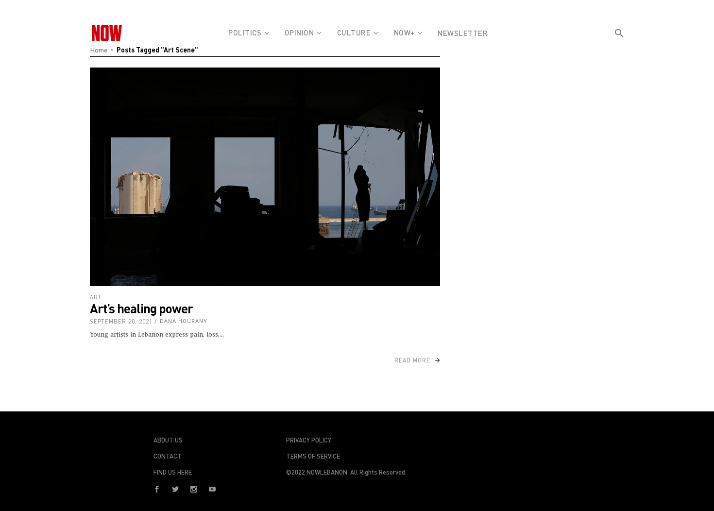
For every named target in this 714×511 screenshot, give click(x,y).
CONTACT (167, 456)
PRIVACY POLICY (308, 440)
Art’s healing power (141, 308)
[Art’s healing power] (265, 177)
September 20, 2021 (121, 321)
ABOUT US (168, 440)
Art (96, 297)
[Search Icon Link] (619, 50)
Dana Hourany (183, 321)
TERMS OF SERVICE (313, 456)
